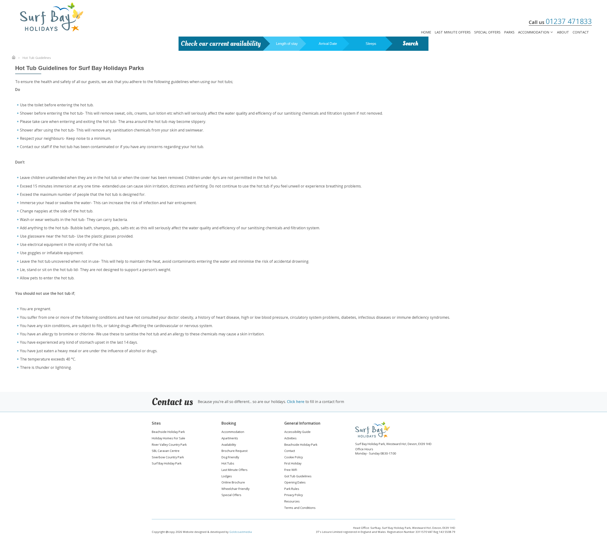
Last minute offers (453, 32)
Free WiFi (290, 470)
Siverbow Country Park (168, 457)
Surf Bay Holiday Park (166, 463)
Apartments (229, 438)
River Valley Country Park (169, 445)
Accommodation (533, 32)
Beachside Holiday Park (168, 432)
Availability (228, 445)
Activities (290, 438)
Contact (581, 32)
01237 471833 (569, 21)
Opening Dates (295, 482)
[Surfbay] (51, 17)
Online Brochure (233, 482)
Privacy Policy (293, 495)
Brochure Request (234, 451)
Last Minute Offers (234, 470)
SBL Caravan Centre (165, 451)
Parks (509, 32)
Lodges (226, 476)
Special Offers (487, 32)
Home (426, 32)
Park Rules (291, 489)
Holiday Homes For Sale (168, 438)
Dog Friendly (230, 457)
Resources (292, 501)
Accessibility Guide (297, 432)
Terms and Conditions (300, 508)
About (563, 32)
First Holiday (292, 463)
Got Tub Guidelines (298, 476)
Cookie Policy (293, 457)
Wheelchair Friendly (235, 489)
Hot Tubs (227, 463)
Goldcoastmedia (240, 532)
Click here (295, 401)
